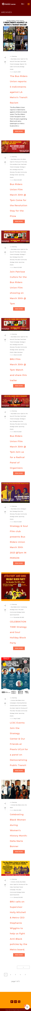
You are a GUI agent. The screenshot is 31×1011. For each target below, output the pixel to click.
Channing (14, 56)
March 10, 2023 (18, 521)
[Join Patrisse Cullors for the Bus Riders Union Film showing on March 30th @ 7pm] (15, 237)
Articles (13, 805)
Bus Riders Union (15, 59)
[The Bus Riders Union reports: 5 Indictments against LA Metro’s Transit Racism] (15, 35)
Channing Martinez (22, 703)
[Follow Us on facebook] (12, 1001)
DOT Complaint (22, 705)
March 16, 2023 (17, 431)
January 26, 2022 (18, 897)
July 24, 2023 (17, 71)
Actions (13, 700)
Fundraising (24, 607)
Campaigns (13, 703)
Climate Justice (14, 705)
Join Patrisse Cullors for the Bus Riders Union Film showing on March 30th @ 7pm (18, 287)
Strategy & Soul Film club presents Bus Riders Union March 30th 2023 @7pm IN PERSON (19, 542)
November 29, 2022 (19, 617)
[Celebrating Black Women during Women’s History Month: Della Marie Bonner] (15, 789)
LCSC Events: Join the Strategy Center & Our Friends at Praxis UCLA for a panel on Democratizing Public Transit (19, 744)
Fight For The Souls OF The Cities (18, 161)
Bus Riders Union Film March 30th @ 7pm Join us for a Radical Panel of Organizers (18, 452)
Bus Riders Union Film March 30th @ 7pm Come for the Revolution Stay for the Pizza (18, 200)
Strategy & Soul (14, 609)
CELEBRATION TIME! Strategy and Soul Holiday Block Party (18, 632)
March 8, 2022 (17, 810)
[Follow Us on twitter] (19, 1001)
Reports (22, 64)
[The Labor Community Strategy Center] (1, 4)
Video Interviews (18, 352)
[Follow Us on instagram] (15, 1001)
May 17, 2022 (17, 718)
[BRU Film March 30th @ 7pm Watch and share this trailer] (15, 324)
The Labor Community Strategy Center (18, 66)
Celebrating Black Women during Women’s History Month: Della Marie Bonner (19, 830)
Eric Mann (23, 159)
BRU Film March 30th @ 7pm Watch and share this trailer (18, 370)
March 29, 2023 (18, 180)
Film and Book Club (15, 164)
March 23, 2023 (18, 267)
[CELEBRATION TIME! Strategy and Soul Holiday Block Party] (15, 586)
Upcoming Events (14, 614)
